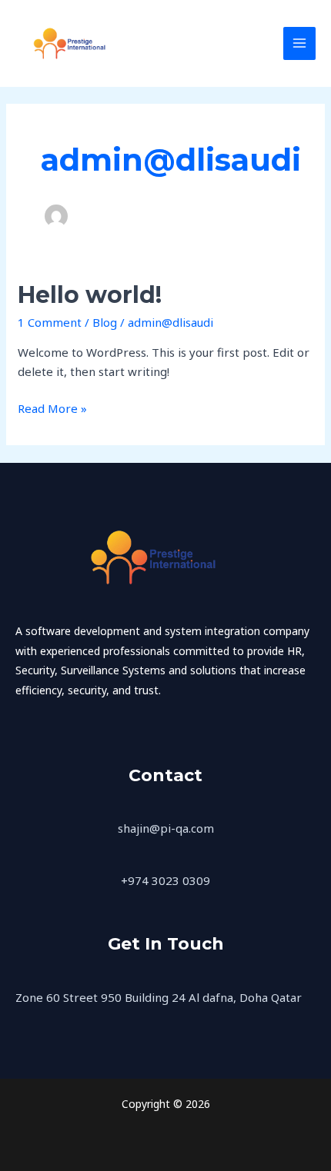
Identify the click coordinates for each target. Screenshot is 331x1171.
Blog (104, 322)
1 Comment (50, 322)
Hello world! (90, 295)
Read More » (52, 407)
